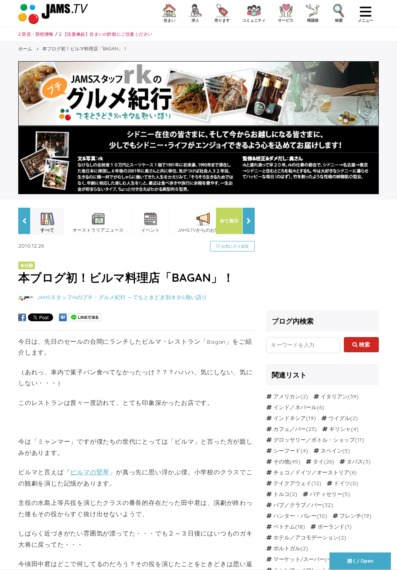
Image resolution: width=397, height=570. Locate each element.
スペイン (331, 450)
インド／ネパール (295, 407)
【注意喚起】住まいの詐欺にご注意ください (106, 34)
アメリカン (286, 396)
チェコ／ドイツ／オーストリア (311, 472)
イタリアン (334, 396)
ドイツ (342, 483)
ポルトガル (286, 548)
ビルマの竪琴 (89, 472)
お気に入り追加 (234, 246)
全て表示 (229, 221)
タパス (355, 461)
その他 (281, 461)
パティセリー (326, 494)
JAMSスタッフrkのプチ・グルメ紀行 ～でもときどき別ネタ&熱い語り (121, 297)
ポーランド (331, 526)
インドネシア (289, 418)
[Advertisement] (322, 256)
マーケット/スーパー (299, 559)
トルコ (281, 494)
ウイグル (339, 418)
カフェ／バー (289, 428)
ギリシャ (340, 428)
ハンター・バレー (295, 515)
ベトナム (284, 526)
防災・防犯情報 (37, 34)
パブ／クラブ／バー (297, 504)
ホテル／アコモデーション (305, 537)
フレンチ (350, 515)
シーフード (286, 450)
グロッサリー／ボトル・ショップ (314, 439)
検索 (363, 344)
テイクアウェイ (292, 483)
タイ (318, 461)
